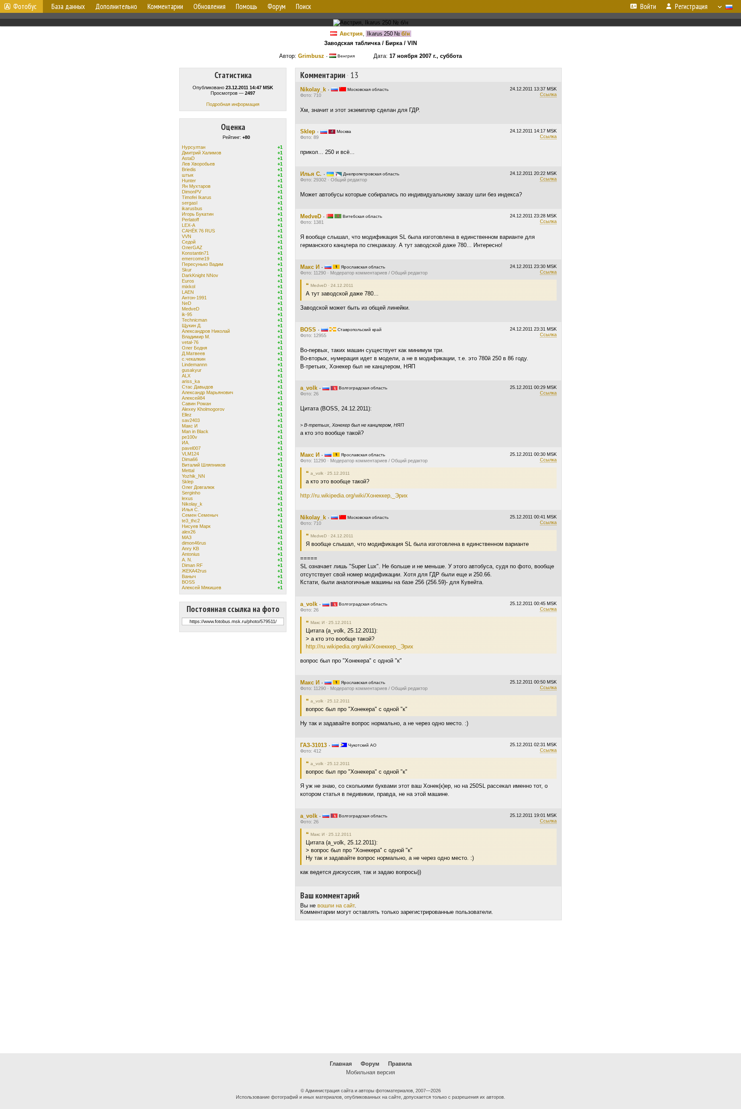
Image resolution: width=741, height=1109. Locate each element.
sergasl (189, 202)
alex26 (189, 531)
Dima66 (190, 459)
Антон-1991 (194, 297)
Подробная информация (232, 104)
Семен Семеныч (200, 515)
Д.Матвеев (193, 353)
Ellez (187, 414)
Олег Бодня (194, 347)
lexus (187, 498)
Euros (188, 280)
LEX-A (188, 225)
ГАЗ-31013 (313, 745)
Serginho (191, 492)
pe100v (189, 437)
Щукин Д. (192, 325)
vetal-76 (190, 342)
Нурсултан (193, 147)
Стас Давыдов (197, 386)
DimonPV (191, 191)
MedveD (190, 308)
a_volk (308, 388)
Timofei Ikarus (196, 197)
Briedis (189, 169)
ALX (186, 375)
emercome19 (195, 258)
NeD (186, 303)
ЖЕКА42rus (194, 570)
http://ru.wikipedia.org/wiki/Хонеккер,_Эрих (354, 495)
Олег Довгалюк (198, 487)
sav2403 (191, 420)
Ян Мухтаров (196, 186)
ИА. (186, 442)
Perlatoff (190, 219)
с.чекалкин (193, 359)
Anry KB (190, 548)
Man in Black (195, 431)
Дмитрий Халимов (201, 152)
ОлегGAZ (192, 247)
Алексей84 (193, 398)
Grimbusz (311, 56)
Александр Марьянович (207, 392)
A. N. (187, 559)
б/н (405, 33)
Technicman (194, 319)
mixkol (188, 286)
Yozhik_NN (193, 476)
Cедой (189, 241)
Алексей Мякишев (201, 587)
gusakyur (192, 370)
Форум (370, 1064)
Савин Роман (196, 403)
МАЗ (187, 537)
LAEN (188, 292)
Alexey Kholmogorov (203, 409)
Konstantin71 (195, 253)
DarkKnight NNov (200, 275)
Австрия (351, 33)
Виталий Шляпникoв (204, 464)
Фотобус (24, 6)
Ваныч (189, 576)
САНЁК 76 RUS (198, 230)
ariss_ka (191, 381)
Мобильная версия (370, 1072)
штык (187, 175)
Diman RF (192, 565)
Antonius (191, 554)
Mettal (188, 470)
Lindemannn (194, 364)
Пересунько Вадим (202, 264)
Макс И (190, 425)
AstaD (188, 158)
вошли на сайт (336, 905)
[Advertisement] (370, 987)
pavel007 (191, 448)
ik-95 (187, 314)
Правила (400, 1064)
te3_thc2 (191, 520)
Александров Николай (206, 331)
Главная (341, 1064)
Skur (187, 269)
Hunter (189, 180)
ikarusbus (192, 208)
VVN (186, 236)
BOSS (188, 582)
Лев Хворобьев (198, 163)
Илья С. (190, 509)
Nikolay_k (192, 503)
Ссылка (548, 94)
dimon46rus (194, 542)
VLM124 (190, 453)
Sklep (187, 481)
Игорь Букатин (198, 214)
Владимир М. (196, 336)
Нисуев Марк (196, 526)
